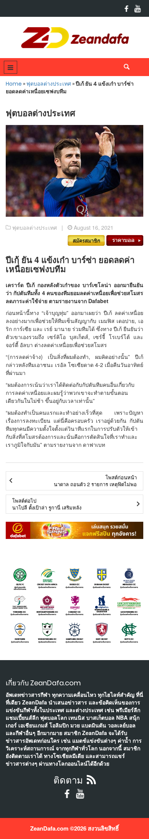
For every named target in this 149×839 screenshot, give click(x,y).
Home (14, 84)
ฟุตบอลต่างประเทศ (48, 84)
